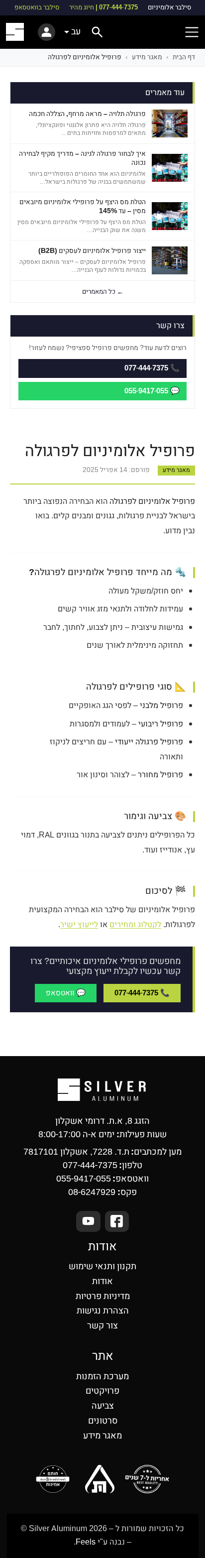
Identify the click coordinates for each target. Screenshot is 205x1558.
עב (76, 31)
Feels (86, 1542)
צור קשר (102, 1325)
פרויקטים (102, 1391)
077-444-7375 (90, 1165)
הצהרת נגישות (103, 1311)
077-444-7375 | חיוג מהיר (103, 7)
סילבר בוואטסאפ (36, 7)
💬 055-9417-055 (152, 390)
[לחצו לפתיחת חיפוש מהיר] (97, 32)
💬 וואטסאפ (66, 992)
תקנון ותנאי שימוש (102, 1266)
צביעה (103, 1406)
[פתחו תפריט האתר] (192, 32)
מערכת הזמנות (102, 1376)
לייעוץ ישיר (79, 925)
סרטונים (102, 1421)
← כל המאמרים (102, 292)
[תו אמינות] (53, 1479)
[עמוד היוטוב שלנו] (88, 1221)
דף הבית (184, 57)
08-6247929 (91, 1192)
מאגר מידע (147, 57)
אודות (102, 1281)
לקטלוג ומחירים (135, 925)
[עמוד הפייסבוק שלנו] (117, 1221)
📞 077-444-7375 (142, 992)
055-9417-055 (83, 1179)
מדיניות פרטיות (103, 1296)
